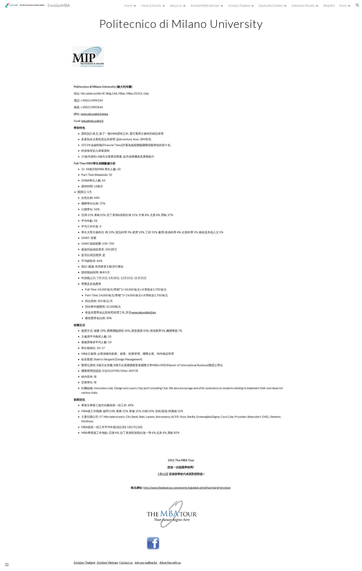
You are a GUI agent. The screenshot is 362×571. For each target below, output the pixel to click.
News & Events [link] (151, 5)
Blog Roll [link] (329, 5)
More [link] (343, 5)
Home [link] (128, 5)
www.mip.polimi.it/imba (94, 114)
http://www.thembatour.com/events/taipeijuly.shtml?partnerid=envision (187, 487)
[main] (181, 23)
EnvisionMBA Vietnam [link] (205, 5)
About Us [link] (176, 5)
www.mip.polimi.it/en (143, 312)
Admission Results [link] (303, 5)
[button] (357, 5)
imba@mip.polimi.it (92, 121)
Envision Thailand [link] (239, 5)
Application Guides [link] (271, 5)
